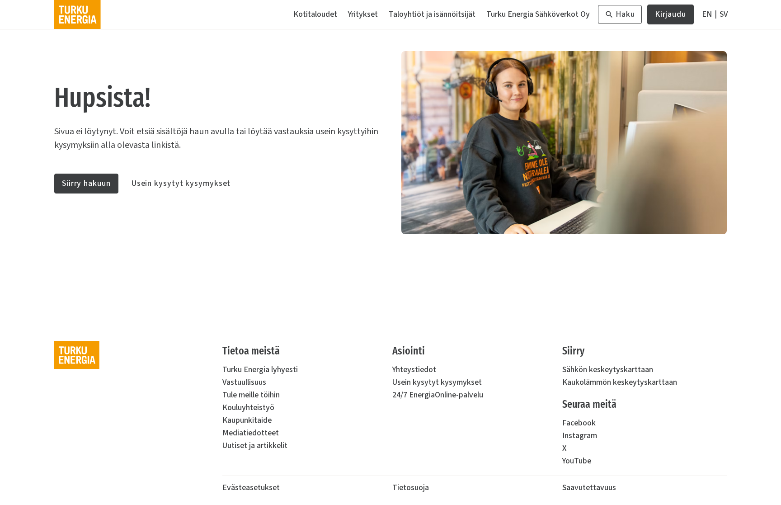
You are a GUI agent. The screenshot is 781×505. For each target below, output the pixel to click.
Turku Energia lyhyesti (260, 369)
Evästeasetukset (251, 487)
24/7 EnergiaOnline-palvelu (437, 395)
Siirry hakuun (86, 183)
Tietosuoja (410, 487)
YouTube (576, 461)
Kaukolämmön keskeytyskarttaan (619, 382)
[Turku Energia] (77, 14)
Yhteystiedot (414, 369)
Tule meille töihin (251, 395)
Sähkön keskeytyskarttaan (607, 369)
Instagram (579, 435)
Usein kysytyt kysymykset (181, 183)
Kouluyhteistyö (248, 407)
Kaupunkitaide (247, 420)
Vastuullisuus (244, 382)
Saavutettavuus (589, 487)
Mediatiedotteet (250, 433)
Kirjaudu (670, 16)
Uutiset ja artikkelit (254, 445)
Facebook (579, 423)
